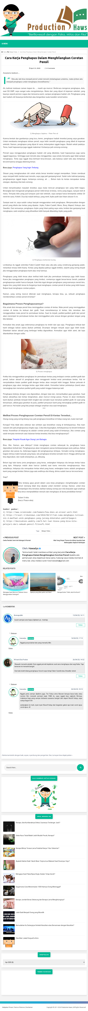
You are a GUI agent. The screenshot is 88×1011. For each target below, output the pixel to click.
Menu (5, 44)
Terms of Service (19, 1007)
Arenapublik (18, 615)
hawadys (23, 638)
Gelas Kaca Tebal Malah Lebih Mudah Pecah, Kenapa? (35, 835)
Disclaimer (29, 1007)
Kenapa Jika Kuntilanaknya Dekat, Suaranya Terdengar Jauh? (38, 823)
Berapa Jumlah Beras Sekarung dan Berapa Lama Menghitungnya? (40, 900)
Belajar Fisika (46, 531)
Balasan (14, 633)
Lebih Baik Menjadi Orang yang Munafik (30, 912)
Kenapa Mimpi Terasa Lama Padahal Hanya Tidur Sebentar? (37, 848)
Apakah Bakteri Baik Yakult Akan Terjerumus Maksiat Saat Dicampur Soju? (43, 861)
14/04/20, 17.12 (77, 638)
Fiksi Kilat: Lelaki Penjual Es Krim (27, 938)
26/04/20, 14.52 (78, 660)
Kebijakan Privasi (7, 1007)
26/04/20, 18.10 (77, 689)
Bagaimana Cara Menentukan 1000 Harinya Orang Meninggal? (38, 887)
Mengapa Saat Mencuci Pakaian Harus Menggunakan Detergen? (15, 593)
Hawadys (33, 548)
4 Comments (50, 68)
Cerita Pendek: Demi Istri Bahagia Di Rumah (17, 540)
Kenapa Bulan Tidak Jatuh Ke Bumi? (68, 592)
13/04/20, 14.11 (78, 615)
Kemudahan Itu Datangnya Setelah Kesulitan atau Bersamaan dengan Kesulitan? (45, 925)
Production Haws (66, 1007)
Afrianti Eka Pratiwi (21, 660)
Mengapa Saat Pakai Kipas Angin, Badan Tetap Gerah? (35, 874)
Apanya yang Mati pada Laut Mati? (41, 592)
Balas (81, 625)
